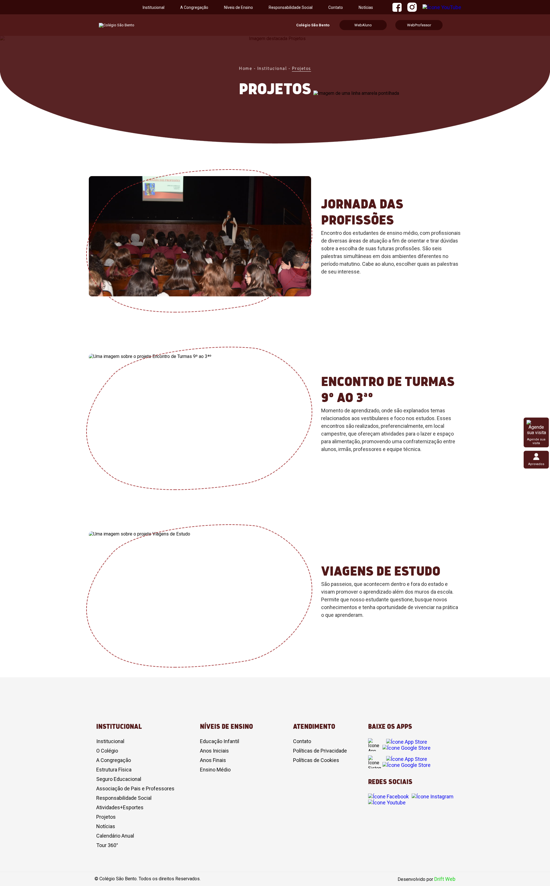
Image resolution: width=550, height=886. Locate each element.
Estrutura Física (113, 770)
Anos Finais (213, 760)
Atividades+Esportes (120, 807)
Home (245, 68)
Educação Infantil (219, 741)
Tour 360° (107, 845)
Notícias (366, 7)
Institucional (110, 741)
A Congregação (194, 7)
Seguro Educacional (118, 779)
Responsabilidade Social (291, 7)
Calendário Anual (115, 836)
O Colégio (107, 751)
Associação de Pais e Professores (135, 788)
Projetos (106, 817)
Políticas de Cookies (316, 760)
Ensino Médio (215, 770)
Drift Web (444, 879)
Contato (335, 7)
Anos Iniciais (214, 751)
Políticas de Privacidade (320, 751)
